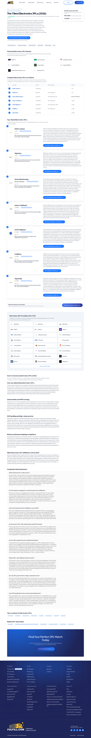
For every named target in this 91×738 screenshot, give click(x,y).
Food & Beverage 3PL (12, 691)
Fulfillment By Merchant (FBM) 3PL (54, 705)
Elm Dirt (69, 676)
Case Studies (31, 2)
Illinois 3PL (29, 699)
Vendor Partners (31, 679)
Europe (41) (56, 615)
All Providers (40, 45)
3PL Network (30, 669)
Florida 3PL (30, 696)
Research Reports (71, 696)
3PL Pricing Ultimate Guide (73, 707)
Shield (68, 682)
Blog (68, 689)
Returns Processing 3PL (53, 702)
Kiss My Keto (70, 679)
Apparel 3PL (10, 689)
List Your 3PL (30, 674)
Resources (48, 2)
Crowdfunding (63, 624)
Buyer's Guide (48, 45)
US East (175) (10, 615)
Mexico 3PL (30, 709)
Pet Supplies (10, 624)
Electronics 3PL (11, 694)
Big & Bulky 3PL (11, 696)
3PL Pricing (30, 671)
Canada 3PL (30, 707)
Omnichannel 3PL (51, 689)
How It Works (22, 2)
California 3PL (30, 689)
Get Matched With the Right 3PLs (72, 305)
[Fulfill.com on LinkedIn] (71, 730)
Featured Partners (11, 45)
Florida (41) (63, 615)
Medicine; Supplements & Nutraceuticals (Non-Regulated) (26, 624)
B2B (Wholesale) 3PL (52, 691)
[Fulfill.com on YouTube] (83, 730)
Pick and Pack (71, 624)
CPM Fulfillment (20, 230)
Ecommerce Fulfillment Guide (74, 709)
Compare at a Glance (22, 45)
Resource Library (71, 699)
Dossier (69, 694)
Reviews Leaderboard (13, 682)
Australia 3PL (30, 704)
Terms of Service (80, 735)
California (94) (34, 615)
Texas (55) (41, 615)
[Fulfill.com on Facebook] (77, 730)
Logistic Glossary (71, 702)
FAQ (54, 45)
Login (68, 2)
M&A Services (30, 676)
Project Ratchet (71, 671)
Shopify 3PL (10, 699)
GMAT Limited (20, 129)
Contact (49, 671)
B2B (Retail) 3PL (51, 694)
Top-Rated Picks (32, 45)
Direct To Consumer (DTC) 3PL (55, 696)
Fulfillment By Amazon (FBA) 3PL (55, 699)
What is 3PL (70, 704)
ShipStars (18, 153)
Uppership (18, 278)
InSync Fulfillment (21, 205)
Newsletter (69, 691)
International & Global (53, 624)
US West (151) (17, 615)
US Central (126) (26, 615)
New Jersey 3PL (31, 691)
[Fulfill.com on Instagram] (80, 730)
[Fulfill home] (10, 2)
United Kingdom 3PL (32, 702)
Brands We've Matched (13, 679)
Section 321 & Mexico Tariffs (74, 714)
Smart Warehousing (21, 179)
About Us (56, 2)
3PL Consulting (31, 682)
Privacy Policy (73, 735)
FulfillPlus (18, 254)
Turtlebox (69, 669)
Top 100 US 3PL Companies (74, 712)
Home (8, 9)
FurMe (68, 674)
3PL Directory (40, 2)
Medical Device (43, 624)
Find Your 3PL (79, 2)
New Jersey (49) (49, 615)
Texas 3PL (29, 694)
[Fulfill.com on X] (74, 730)
